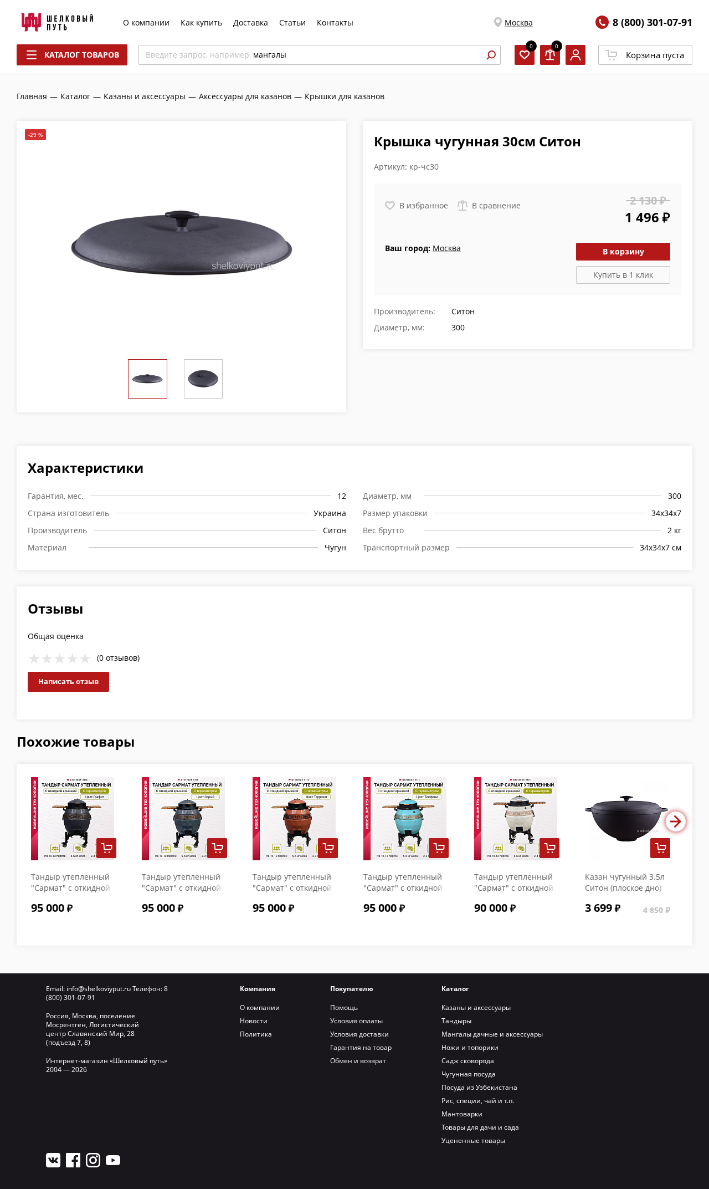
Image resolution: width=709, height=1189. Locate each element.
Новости (254, 1020)
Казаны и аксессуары (476, 1007)
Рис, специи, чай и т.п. (477, 1100)
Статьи (292, 22)
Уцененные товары (473, 1140)
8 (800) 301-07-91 (652, 22)
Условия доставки (359, 1034)
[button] (676, 821)
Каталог (455, 988)
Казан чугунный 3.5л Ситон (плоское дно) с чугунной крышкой (625, 887)
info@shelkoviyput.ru (98, 988)
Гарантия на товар (361, 1047)
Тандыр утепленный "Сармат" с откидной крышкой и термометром (513, 893)
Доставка (250, 22)
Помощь (344, 1007)
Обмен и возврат (358, 1060)
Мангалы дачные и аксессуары (492, 1034)
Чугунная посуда (468, 1074)
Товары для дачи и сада (480, 1127)
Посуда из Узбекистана (479, 1087)
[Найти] (491, 55)
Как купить (201, 22)
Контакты (335, 22)
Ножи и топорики (470, 1047)
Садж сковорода (467, 1060)
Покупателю (351, 988)
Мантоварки (461, 1114)
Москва (519, 22)
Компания (257, 988)
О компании (146, 22)
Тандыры (456, 1020)
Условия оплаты (356, 1020)
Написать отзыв (68, 681)
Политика (256, 1034)
